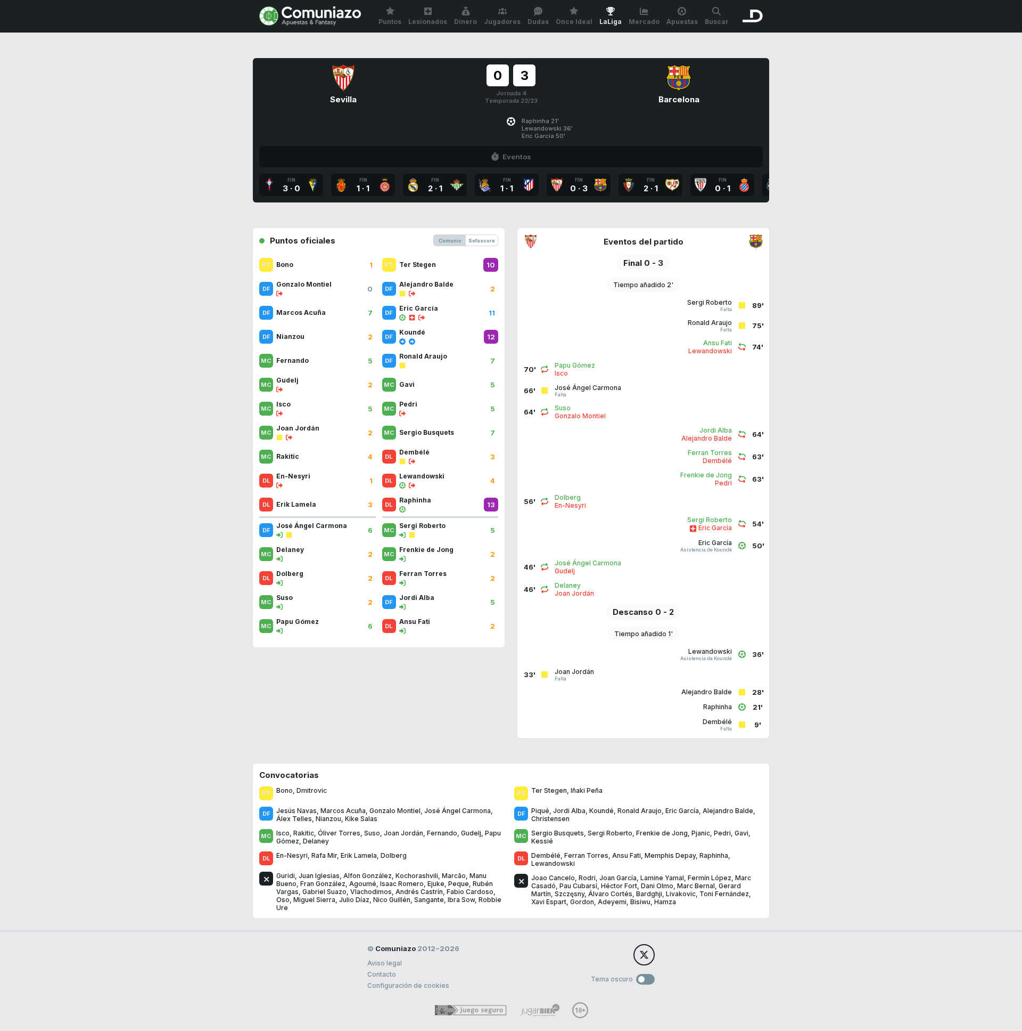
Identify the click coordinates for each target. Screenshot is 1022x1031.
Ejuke (435, 884)
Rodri (587, 878)
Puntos (389, 22)
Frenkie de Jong (662, 833)
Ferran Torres (586, 855)
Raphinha (713, 855)
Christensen (550, 819)
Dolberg (394, 855)
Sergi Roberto (610, 833)
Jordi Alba (569, 811)
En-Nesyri (292, 855)
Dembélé (546, 855)
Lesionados (427, 22)
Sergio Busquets (557, 833)
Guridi (285, 876)
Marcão (454, 876)
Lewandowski (553, 863)
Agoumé (362, 884)
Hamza (665, 902)
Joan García (618, 878)
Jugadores (502, 22)
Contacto (381, 974)
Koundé (601, 811)
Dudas (538, 22)
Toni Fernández (724, 894)
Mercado (644, 22)
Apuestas (682, 22)
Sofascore (481, 240)
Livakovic (681, 894)
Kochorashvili (416, 876)
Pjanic (700, 833)
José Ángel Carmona (457, 811)
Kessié (542, 841)
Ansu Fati (626, 855)
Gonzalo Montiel (395, 811)
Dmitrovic (311, 790)
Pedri (722, 833)
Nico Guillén (391, 900)
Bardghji (649, 894)
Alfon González (367, 876)
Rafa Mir (324, 855)
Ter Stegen (549, 790)
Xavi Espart (548, 902)
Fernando (442, 833)
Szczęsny (569, 894)
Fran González (322, 884)
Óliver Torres (339, 833)
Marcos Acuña (343, 811)
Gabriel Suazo (324, 892)
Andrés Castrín (419, 892)
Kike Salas (361, 819)
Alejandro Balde (728, 811)
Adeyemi (612, 902)
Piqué (540, 811)
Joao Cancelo (553, 878)
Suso (372, 833)
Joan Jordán (403, 833)
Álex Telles (294, 819)
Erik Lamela (359, 855)
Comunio (450, 240)
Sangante (429, 900)
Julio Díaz (354, 900)
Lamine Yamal (662, 878)
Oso (283, 900)
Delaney (316, 841)
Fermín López (709, 878)
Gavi (741, 833)
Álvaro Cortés (610, 894)
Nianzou (328, 819)
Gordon (582, 902)
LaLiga (610, 22)
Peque (458, 884)
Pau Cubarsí (578, 886)
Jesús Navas (296, 811)
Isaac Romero (402, 884)
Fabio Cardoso (470, 892)
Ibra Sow (461, 900)
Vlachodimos (371, 892)
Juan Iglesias (319, 876)
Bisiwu (640, 902)
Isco (283, 833)
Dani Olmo (657, 886)
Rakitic (303, 833)
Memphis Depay (670, 855)
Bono (284, 790)
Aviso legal (384, 963)
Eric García (682, 811)
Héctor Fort (619, 886)
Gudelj (471, 833)
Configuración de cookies (408, 985)
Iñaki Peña (587, 790)
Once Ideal (574, 22)
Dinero (465, 22)
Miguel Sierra (314, 900)
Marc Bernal (696, 886)
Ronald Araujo (639, 811)
